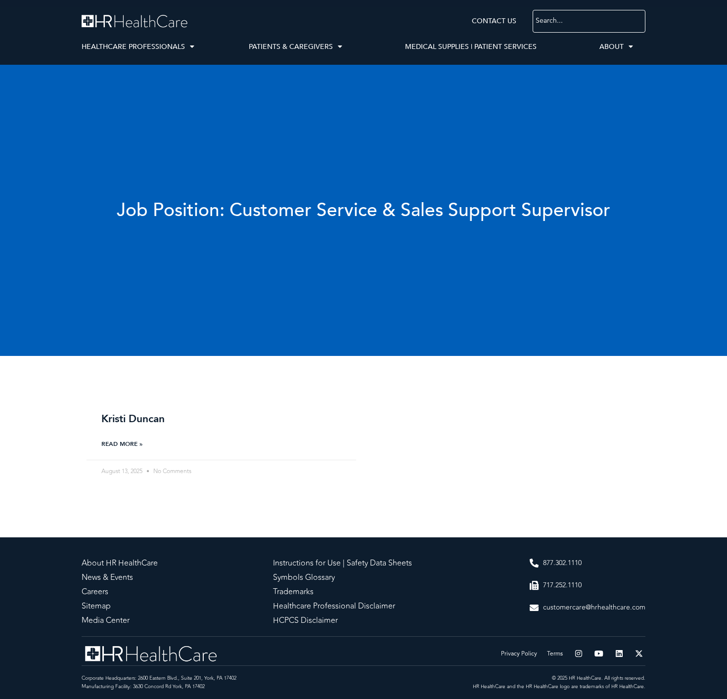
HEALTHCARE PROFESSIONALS (133, 46)
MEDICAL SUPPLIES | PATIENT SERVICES (471, 46)
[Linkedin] (619, 653)
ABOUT (611, 46)
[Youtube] (598, 653)
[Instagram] (579, 653)
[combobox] (589, 21)
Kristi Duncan (133, 419)
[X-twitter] (639, 653)
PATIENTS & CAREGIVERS (291, 46)
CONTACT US (494, 21)
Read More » (121, 444)
